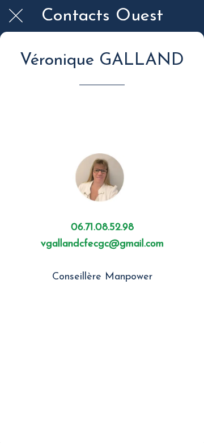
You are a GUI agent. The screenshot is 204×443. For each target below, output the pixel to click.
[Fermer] (16, 16)
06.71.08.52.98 (102, 228)
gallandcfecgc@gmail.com (105, 244)
